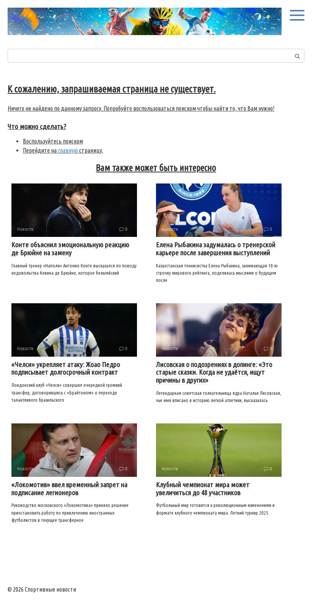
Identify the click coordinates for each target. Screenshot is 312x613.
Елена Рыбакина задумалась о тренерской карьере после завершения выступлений (215, 248)
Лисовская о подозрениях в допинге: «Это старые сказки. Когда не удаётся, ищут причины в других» (214, 372)
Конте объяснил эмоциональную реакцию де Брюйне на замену (70, 248)
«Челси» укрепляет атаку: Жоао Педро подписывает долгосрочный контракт (65, 368)
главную (68, 150)
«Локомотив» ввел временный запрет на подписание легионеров (69, 488)
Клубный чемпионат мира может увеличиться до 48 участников (203, 488)
